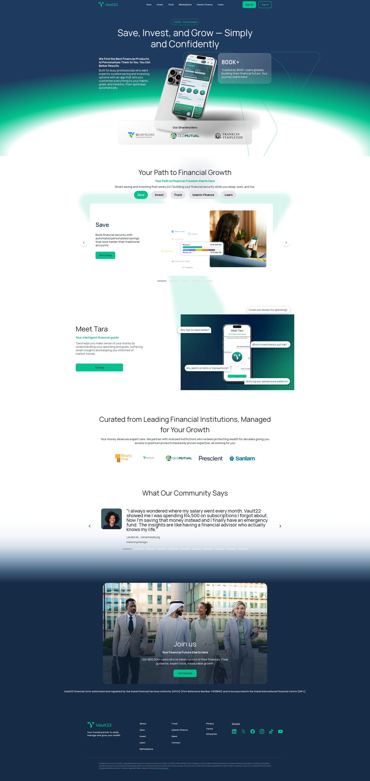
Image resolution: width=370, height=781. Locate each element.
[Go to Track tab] (185, 281)
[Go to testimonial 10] (231, 549)
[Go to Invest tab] (173, 281)
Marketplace (185, 4)
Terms (209, 728)
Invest (160, 4)
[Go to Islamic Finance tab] (196, 281)
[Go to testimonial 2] (138, 549)
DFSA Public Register (160, 768)
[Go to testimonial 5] (173, 549)
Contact (176, 742)
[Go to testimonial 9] (219, 549)
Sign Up (249, 4)
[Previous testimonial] (89, 526)
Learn (221, 4)
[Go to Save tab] (161, 281)
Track (171, 4)
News (174, 736)
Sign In (265, 4)
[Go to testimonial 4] (161, 549)
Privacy (210, 723)
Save (148, 4)
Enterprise (211, 734)
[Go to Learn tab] (208, 281)
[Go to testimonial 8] (208, 549)
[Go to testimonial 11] (242, 549)
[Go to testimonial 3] (150, 549)
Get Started (185, 673)
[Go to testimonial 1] (127, 549)
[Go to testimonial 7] (196, 549)
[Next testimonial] (280, 526)
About (143, 723)
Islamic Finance (205, 4)
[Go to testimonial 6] (185, 549)
